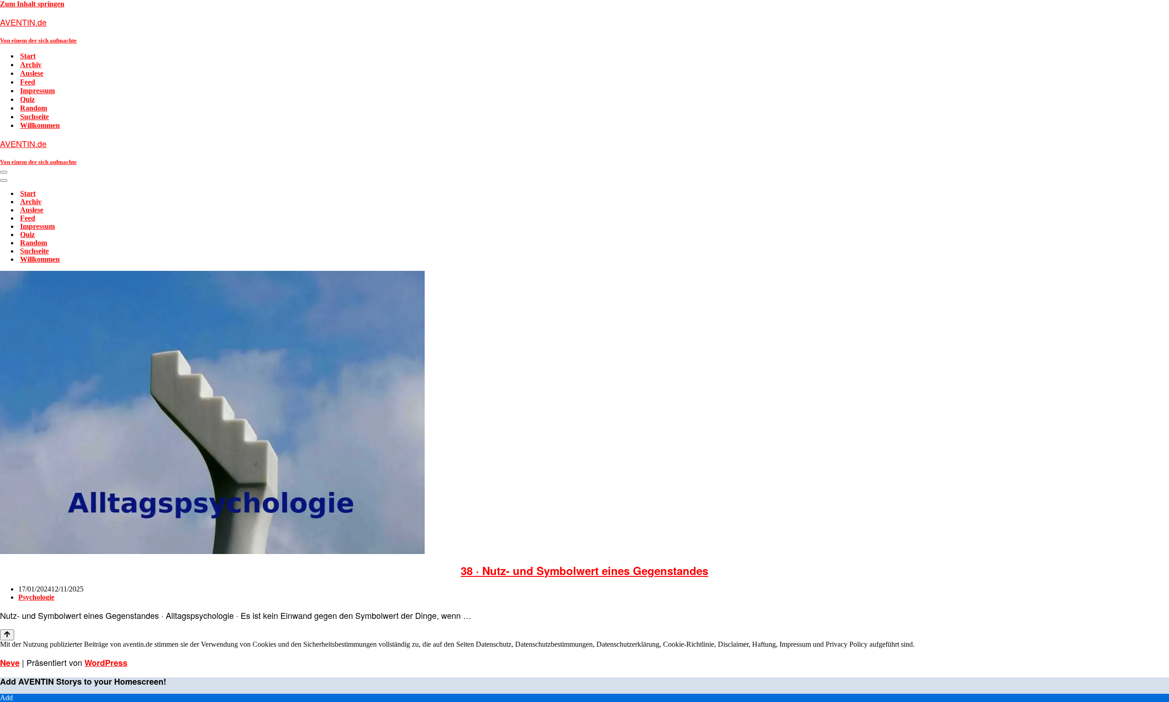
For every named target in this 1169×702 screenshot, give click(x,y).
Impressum (37, 91)
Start (28, 56)
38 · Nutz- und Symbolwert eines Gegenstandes (584, 570)
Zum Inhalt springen (32, 4)
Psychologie (36, 597)
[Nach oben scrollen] (7, 634)
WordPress (105, 663)
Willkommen (40, 125)
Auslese (31, 73)
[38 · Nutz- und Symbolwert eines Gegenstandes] (212, 551)
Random (33, 108)
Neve (10, 663)
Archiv (31, 65)
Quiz (27, 99)
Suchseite (34, 117)
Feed (27, 82)
